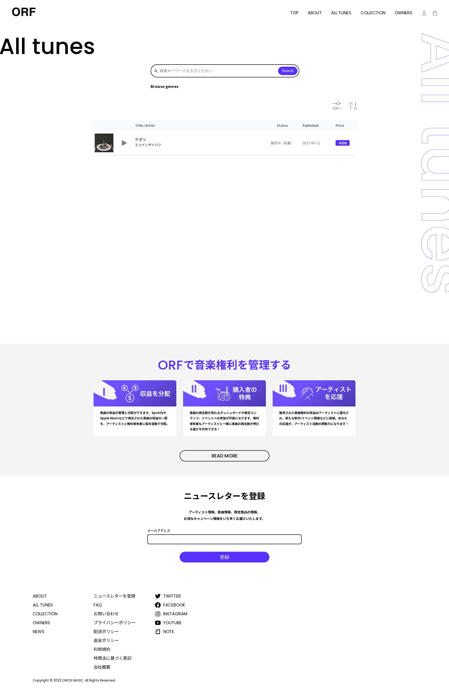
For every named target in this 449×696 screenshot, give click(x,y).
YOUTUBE (172, 623)
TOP (294, 13)
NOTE (168, 632)
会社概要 (102, 667)
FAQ (98, 605)
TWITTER (172, 596)
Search (288, 71)
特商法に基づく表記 (112, 658)
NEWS (38, 632)
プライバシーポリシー (115, 623)
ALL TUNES (341, 13)
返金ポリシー (106, 640)
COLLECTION (373, 13)
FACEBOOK (174, 605)
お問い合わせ (106, 614)
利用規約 (102, 649)
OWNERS (403, 13)
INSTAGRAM (175, 614)
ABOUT (315, 13)
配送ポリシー (106, 632)
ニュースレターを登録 (114, 596)
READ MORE (225, 456)
